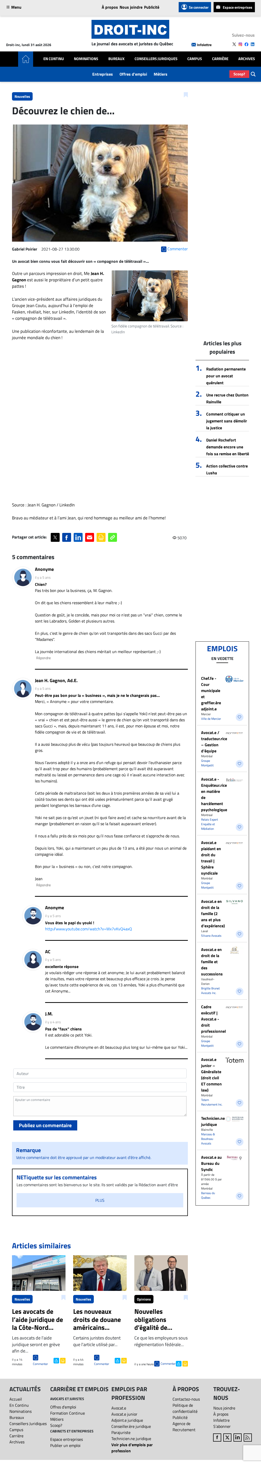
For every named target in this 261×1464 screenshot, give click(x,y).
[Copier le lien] (112, 537)
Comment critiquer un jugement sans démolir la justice (226, 421)
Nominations (86, 59)
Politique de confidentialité (185, 1408)
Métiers (160, 74)
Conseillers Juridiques (156, 59)
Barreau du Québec (208, 1195)
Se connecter (198, 7)
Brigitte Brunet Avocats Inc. (210, 990)
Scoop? (239, 74)
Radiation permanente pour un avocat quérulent (226, 376)
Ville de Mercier (211, 718)
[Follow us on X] (234, 44)
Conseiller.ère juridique (131, 1426)
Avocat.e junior (124, 1414)
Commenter (40, 1363)
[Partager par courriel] (89, 537)
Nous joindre (131, 7)
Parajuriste (120, 1432)
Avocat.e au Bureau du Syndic (211, 1163)
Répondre (43, 657)
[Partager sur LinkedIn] (78, 537)
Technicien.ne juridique (213, 1121)
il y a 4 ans (53, 1022)
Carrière (220, 59)
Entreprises (102, 74)
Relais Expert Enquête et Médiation (209, 824)
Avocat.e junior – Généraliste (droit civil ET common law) (211, 1074)
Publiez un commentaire (45, 1125)
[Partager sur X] (55, 537)
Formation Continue (67, 1413)
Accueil (15, 1399)
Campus (194, 59)
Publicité (151, 7)
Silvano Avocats (211, 935)
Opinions (144, 1299)
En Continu (53, 59)
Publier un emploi (65, 1445)
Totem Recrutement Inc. (212, 1102)
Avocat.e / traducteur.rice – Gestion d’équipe (214, 741)
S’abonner (222, 1426)
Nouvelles (22, 96)
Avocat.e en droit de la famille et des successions (212, 961)
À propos (110, 7)
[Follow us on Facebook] (246, 44)
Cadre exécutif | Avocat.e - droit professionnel (213, 1019)
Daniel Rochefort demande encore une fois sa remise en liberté (227, 447)
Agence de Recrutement (184, 1426)
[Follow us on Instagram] (240, 44)
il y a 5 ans (43, 577)
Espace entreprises (237, 7)
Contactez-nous (186, 1399)
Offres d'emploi (133, 74)
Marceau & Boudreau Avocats (208, 1139)
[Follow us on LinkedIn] (252, 44)
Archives (246, 59)
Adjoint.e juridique (127, 1420)
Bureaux (116, 59)
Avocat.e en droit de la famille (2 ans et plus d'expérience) (213, 913)
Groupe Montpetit (207, 763)
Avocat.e (118, 1408)
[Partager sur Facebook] (66, 537)
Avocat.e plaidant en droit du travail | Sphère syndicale (211, 857)
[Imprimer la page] (101, 537)
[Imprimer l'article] (62, 1360)
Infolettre (204, 44)
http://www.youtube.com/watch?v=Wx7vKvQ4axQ (88, 929)
